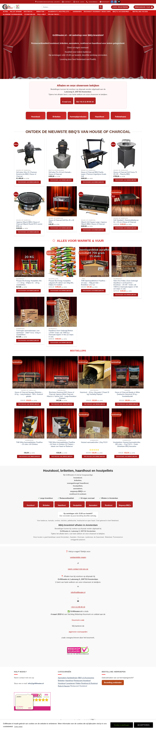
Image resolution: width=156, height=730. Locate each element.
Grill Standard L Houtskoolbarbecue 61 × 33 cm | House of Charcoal (125, 221)
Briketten (40, 11)
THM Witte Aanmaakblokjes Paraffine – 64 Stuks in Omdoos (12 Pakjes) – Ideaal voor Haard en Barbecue (62, 444)
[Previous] (14, 435)
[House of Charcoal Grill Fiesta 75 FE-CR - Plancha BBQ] (127, 153)
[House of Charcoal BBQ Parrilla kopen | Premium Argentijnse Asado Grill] (94, 153)
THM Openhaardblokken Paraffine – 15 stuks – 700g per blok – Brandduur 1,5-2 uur (93, 283)
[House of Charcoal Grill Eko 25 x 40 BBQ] (62, 201)
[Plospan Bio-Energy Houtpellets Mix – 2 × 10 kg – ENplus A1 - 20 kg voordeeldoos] (29, 262)
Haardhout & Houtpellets (58, 11)
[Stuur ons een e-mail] (119, 2)
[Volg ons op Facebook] (112, 2)
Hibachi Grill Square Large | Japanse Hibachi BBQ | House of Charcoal (94, 223)
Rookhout (108, 505)
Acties (5, 11)
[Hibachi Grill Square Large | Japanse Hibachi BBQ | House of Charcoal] (94, 203)
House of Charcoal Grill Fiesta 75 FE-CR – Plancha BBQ (125, 173)
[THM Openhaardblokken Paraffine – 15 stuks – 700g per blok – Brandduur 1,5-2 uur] (94, 262)
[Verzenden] (100, 7)
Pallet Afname (16, 11)
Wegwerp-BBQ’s (125, 505)
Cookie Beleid (29, 14)
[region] (78, 725)
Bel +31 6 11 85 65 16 (85, 102)
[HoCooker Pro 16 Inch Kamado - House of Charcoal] (62, 153)
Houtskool (28, 11)
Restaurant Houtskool (78, 686)
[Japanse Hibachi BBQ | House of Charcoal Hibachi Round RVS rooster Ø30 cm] (29, 203)
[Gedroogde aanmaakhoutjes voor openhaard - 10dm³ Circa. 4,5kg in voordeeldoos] (29, 312)
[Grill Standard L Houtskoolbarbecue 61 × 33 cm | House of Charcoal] (127, 201)
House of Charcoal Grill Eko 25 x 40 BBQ (61, 221)
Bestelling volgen (140, 11)
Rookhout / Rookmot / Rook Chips (97, 11)
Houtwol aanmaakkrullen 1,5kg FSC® (94, 442)
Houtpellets (77, 505)
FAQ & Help (41, 14)
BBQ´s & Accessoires (121, 11)
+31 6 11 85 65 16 (78, 607)
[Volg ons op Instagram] (115, 2)
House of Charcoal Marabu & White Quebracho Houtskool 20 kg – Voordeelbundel (127, 394)
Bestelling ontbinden (113, 682)
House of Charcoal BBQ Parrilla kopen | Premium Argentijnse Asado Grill (93, 174)
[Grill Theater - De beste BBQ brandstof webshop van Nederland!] (20, 7)
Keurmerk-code (78, 620)
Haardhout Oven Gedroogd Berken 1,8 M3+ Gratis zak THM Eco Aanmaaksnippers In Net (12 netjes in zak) (61, 334)
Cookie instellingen (121, 725)
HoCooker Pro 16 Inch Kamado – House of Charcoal (60, 173)
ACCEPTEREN (143, 725)
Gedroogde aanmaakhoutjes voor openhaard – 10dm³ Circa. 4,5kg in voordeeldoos (28, 333)
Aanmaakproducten (78, 117)
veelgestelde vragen (78, 557)
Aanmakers (77, 11)
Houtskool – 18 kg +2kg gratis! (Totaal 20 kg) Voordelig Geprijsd (94, 393)
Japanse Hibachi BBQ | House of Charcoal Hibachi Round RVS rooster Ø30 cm (29, 224)
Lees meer (18, 726)
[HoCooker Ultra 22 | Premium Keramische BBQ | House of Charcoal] (29, 153)
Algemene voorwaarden (12, 14)
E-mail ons (66, 102)
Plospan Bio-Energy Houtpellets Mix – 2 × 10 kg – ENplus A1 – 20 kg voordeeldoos (29, 283)
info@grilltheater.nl (78, 592)
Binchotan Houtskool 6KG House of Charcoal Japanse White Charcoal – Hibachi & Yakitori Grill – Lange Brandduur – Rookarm (61, 395)
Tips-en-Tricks (53, 14)
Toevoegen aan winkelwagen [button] (28, 182)
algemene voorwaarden (78, 632)
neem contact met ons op (78, 569)
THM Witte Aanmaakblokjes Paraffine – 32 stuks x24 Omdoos (29, 443)
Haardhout (99, 117)
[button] (120, 7)
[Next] (142, 382)
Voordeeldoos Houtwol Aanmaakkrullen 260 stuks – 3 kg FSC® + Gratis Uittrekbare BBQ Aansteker (126, 444)
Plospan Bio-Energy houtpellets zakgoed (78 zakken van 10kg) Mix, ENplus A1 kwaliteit (61, 283)
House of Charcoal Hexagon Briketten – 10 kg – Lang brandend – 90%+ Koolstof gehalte (29, 394)
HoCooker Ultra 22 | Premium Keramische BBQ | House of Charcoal (26, 174)
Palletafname (120, 117)
